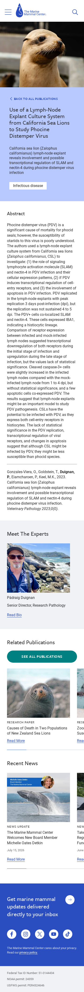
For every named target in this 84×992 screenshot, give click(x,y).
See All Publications (41, 656)
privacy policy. (28, 952)
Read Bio (14, 614)
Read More (16, 740)
